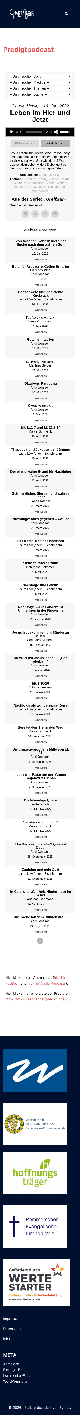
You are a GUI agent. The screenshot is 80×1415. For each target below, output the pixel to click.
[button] (66, 14)
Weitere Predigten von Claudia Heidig (40, 184)
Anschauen (27, 143)
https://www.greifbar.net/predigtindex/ (36, 999)
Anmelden (11, 1364)
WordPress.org (15, 1381)
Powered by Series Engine (40, 966)
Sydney (65, 1407)
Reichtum (19, 183)
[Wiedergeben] (12, 132)
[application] (40, 132)
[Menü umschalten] (75, 14)
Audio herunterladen (49, 188)
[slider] (34, 132)
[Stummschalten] (56, 132)
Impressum (12, 1318)
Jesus (65, 179)
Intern (7, 1338)
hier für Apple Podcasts (47, 983)
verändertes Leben (41, 183)
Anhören (57, 143)
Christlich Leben (34, 179)
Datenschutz (13, 1329)
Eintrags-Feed (14, 1370)
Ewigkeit (53, 179)
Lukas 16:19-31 (50, 175)
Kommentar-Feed (17, 1375)
